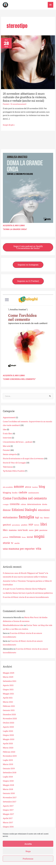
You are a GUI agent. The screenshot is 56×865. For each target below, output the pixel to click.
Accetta (28, 843)
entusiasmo (10, 517)
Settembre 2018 (9, 772)
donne (7, 510)
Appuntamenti (9, 417)
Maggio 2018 (8, 785)
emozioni (44, 510)
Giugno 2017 (8, 810)
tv (12, 542)
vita (38, 548)
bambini (35, 487)
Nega (28, 851)
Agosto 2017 (8, 806)
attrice (28, 486)
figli (37, 517)
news (31, 530)
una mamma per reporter (19, 548)
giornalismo (16, 525)
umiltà (17, 543)
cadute (23, 492)
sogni (39, 536)
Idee (5, 429)
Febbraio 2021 (9, 706)
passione (43, 530)
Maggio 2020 (8, 739)
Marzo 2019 (8, 764)
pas (36, 530)
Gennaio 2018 (9, 793)
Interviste (7, 437)
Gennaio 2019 (9, 768)
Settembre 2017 (9, 801)
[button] (28, 247)
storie (6, 542)
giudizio (24, 525)
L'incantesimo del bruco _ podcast (17, 442)
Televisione (8, 467)
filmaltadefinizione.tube (13, 625)
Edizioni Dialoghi (24, 510)
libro (5, 530)
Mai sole (6, 446)
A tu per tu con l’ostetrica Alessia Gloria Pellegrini (24, 589)
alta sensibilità (8, 487)
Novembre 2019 (10, 756)
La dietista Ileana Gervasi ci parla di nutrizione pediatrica (28, 593)
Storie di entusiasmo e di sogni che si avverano (23, 458)
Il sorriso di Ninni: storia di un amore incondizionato (26, 597)
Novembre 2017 (10, 797)
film (41, 518)
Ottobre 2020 (8, 722)
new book (23, 530)
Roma (24, 537)
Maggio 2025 (8, 673)
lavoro (36, 525)
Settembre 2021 (9, 681)
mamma (13, 530)
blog (42, 486)
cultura (23, 504)
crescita (15, 504)
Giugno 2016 (8, 826)
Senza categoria (10, 454)
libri (43, 524)
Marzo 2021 (8, 702)
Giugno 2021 (8, 689)
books (15, 492)
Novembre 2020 (10, 718)
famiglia (26, 516)
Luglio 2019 (8, 760)
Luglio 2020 (8, 731)
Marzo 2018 (8, 789)
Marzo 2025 (8, 677)
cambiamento (33, 493)
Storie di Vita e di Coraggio (14, 462)
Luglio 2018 (8, 776)
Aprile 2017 (8, 818)
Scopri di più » (9, 124)
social (30, 536)
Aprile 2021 (8, 698)
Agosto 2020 (8, 727)
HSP (31, 524)
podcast (5, 537)
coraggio (6, 504)
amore (19, 486)
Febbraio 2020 (9, 752)
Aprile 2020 (8, 743)
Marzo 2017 (8, 822)
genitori (7, 524)
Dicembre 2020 (9, 714)
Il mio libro (7, 433)
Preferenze (28, 858)
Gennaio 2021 (9, 710)
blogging (7, 492)
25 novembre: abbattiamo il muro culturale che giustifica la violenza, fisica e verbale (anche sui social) (24, 97)
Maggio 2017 (8, 814)
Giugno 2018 (8, 781)
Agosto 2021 (8, 685)
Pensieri (6, 104)
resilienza (15, 536)
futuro (46, 517)
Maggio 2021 (8, 693)
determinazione (34, 504)
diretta (44, 504)
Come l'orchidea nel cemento (25, 498)
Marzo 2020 (8, 747)
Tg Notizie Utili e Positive (14, 471)
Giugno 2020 (8, 735)
